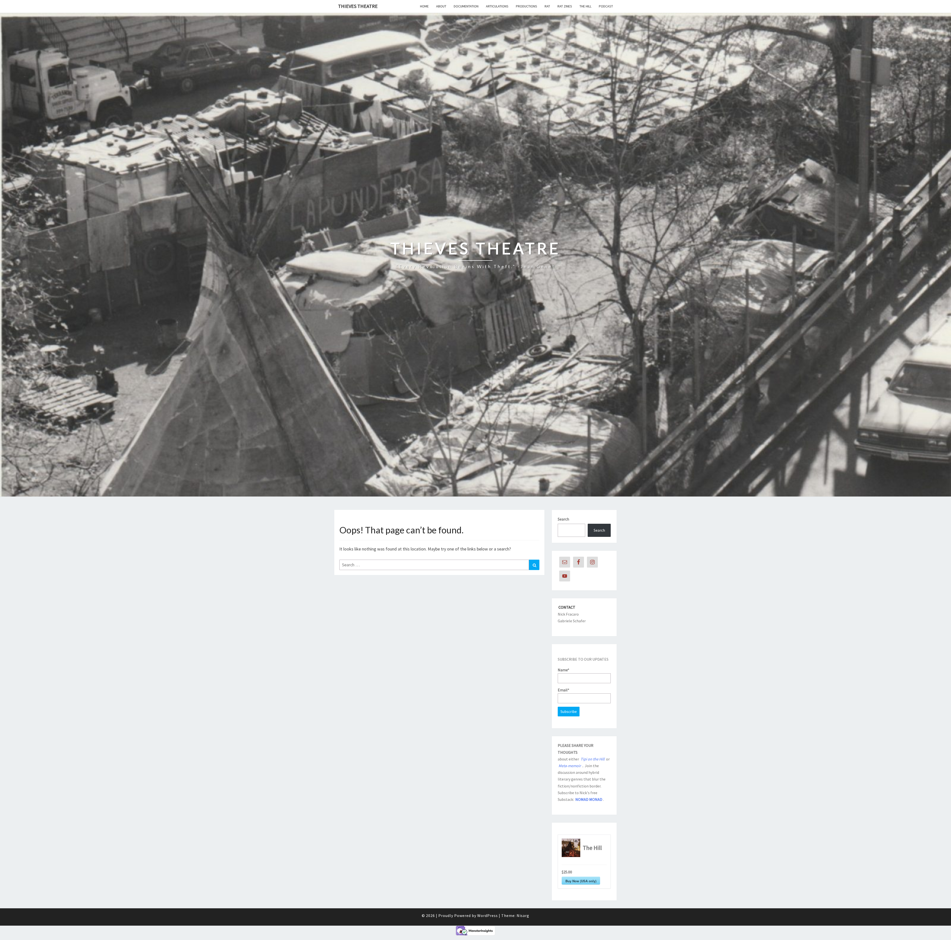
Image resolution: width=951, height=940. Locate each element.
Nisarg (523, 915)
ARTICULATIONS (497, 6)
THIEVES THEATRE (358, 6)
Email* (563, 689)
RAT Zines (564, 6)
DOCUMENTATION (466, 6)
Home (424, 6)
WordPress (487, 915)
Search (563, 519)
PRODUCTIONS (526, 6)
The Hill (585, 6)
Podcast (606, 6)
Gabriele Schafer (572, 620)
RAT (547, 6)
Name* (563, 669)
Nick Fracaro (568, 614)
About (441, 6)
